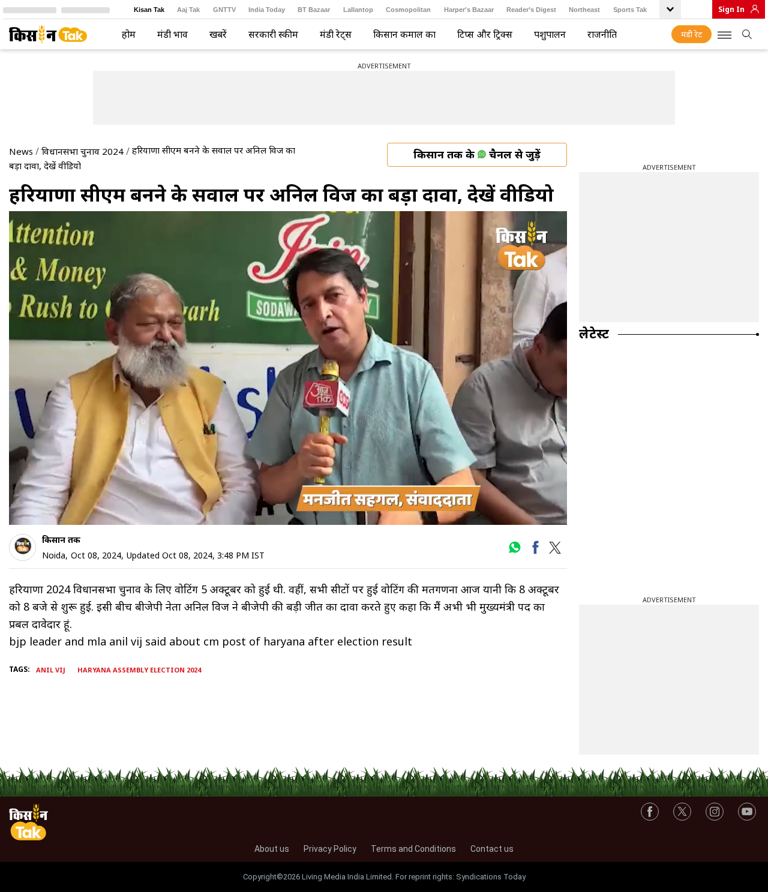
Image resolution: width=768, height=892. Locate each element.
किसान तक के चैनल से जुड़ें (477, 154)
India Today (266, 9)
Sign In (731, 9)
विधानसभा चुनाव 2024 (82, 151)
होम (129, 34)
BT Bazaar (314, 9)
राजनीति (602, 34)
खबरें (218, 34)
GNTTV (224, 9)
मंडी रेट (691, 34)
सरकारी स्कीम (273, 34)
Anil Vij (50, 669)
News (21, 151)
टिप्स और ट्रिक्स (484, 34)
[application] (288, 368)
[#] (514, 551)
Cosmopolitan (408, 9)
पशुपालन (550, 34)
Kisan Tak (149, 9)
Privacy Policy (330, 849)
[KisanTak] (48, 34)
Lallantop (358, 9)
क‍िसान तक (61, 539)
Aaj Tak (188, 9)
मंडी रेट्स (336, 34)
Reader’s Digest (531, 9)
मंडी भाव (172, 34)
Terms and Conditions (413, 849)
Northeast (584, 9)
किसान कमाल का (404, 34)
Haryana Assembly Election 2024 (139, 669)
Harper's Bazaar (469, 9)
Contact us (492, 849)
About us (271, 849)
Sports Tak (630, 9)
